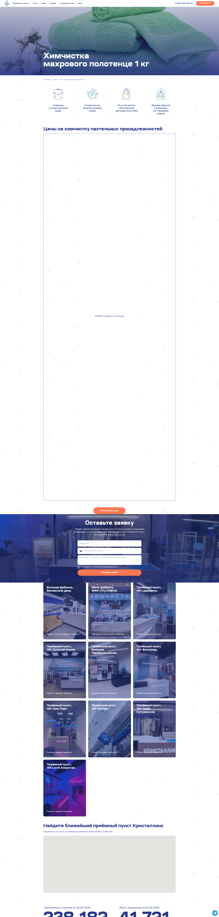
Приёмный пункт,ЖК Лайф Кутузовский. (149, 709)
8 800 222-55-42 (184, 3)
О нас (35, 3)
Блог (80, 3)
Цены (43, 3)
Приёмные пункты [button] (21, 3)
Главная (46, 80)
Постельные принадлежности (72, 80)
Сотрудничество (67, 3)
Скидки (52, 3)
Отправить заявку (109, 572)
